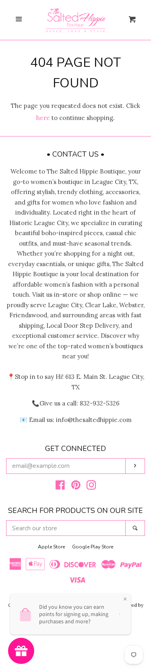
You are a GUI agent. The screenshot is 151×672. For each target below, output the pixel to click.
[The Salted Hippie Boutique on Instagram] (91, 486)
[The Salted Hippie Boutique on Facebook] (60, 486)
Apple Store (51, 547)
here (43, 118)
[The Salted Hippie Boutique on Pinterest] (76, 486)
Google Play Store (92, 547)
